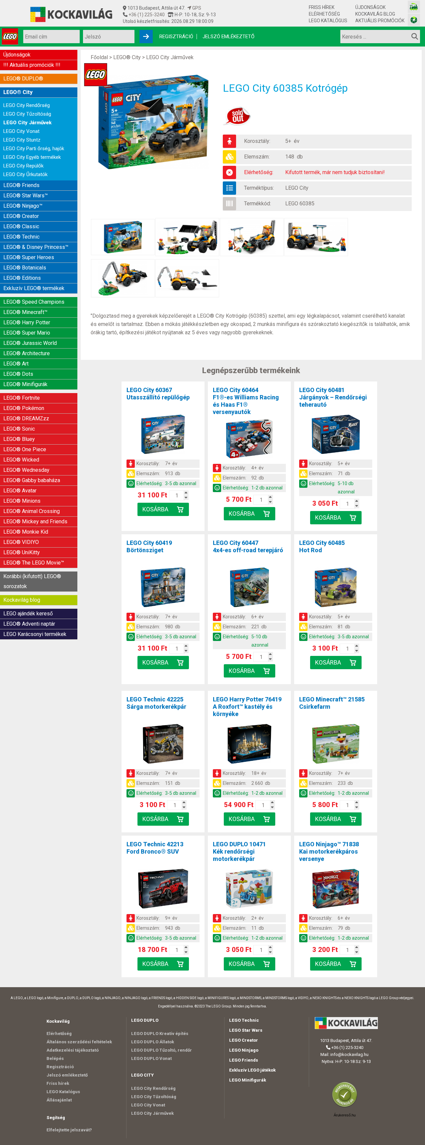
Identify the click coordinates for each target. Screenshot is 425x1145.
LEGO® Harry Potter (26, 322)
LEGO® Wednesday (26, 470)
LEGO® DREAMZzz (26, 418)
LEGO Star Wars (245, 1030)
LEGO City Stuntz (22, 140)
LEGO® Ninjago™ (22, 206)
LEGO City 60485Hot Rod (322, 546)
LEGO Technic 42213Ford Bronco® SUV (155, 848)
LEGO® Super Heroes (28, 257)
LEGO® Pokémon (23, 408)
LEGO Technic (244, 1020)
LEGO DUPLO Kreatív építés (159, 1033)
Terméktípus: (259, 188)
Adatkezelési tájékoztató (72, 1050)
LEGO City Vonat (21, 131)
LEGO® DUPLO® (23, 78)
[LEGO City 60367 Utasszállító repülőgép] (163, 436)
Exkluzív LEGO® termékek (33, 288)
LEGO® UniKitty (21, 552)
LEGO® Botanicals (24, 267)
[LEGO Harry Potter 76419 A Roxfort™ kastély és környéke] (249, 745)
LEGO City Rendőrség (26, 105)
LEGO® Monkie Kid (25, 532)
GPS (196, 8)
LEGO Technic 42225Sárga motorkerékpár (156, 703)
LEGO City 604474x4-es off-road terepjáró (248, 546)
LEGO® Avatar (20, 490)
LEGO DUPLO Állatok (152, 1041)
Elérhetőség (324, 14)
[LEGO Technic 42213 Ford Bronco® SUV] (163, 890)
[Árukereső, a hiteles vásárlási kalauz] (346, 1106)
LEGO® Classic (21, 226)
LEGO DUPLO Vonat (151, 1058)
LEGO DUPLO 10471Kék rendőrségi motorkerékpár (239, 851)
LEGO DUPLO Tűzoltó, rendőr (161, 1050)
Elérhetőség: (258, 172)
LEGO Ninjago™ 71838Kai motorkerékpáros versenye (329, 851)
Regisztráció (176, 36)
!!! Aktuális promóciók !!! (31, 65)
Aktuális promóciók (379, 20)
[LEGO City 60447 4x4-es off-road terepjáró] (249, 588)
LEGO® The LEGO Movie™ (33, 563)
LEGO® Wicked (21, 460)
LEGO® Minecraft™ (25, 312)
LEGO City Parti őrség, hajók (33, 149)
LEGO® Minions (22, 501)
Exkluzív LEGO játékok (252, 1070)
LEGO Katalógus (328, 20)
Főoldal (99, 57)
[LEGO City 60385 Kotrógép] (157, 122)
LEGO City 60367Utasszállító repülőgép (158, 393)
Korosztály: (257, 141)
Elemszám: (257, 157)
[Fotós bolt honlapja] (414, 20)
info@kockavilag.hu (349, 1054)
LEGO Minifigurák (247, 1080)
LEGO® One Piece (24, 449)
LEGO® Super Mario (26, 333)
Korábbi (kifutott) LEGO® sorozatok (32, 581)
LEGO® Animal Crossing (31, 511)
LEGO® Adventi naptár (29, 624)
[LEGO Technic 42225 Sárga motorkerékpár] (163, 745)
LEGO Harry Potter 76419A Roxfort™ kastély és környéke (247, 706)
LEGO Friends (243, 1060)
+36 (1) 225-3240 (146, 14)
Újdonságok (370, 7)
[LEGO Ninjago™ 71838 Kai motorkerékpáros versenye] (335, 890)
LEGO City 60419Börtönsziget (149, 546)
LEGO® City (18, 92)
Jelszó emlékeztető (228, 36)
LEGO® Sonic (19, 429)
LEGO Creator (243, 1040)
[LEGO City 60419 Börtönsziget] (163, 588)
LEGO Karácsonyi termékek (34, 634)
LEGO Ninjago (243, 1050)
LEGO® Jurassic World (30, 343)
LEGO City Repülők (23, 166)
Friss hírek (321, 7)
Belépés (55, 1058)
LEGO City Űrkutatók (25, 174)
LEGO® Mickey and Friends (35, 521)
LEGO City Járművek (27, 123)
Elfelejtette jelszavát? (69, 1129)
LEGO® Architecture (26, 353)
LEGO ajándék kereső (28, 613)
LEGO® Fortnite (21, 398)
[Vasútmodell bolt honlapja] (414, 7)
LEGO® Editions (22, 278)
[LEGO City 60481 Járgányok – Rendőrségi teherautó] (335, 436)
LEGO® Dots (18, 374)
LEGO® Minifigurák (25, 384)
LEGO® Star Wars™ (25, 195)
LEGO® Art (16, 364)
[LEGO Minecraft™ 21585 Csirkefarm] (335, 745)
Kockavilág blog (375, 14)
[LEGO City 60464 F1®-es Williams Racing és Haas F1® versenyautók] (249, 440)
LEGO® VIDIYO (21, 542)
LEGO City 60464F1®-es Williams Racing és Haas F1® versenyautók (246, 400)
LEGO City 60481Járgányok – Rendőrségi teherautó (333, 397)
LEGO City (296, 188)
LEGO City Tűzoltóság (27, 114)
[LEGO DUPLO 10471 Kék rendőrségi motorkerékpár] (249, 890)
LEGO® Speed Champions (33, 302)
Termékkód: (257, 203)
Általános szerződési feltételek (79, 1041)
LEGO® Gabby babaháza (31, 480)
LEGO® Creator (21, 216)
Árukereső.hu (345, 1115)
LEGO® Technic (21, 237)
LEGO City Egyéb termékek (32, 157)
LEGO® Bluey (19, 439)
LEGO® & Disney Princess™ (35, 247)
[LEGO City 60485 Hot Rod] (335, 588)
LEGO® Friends (21, 185)
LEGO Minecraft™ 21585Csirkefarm (332, 703)
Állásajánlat (59, 1099)
